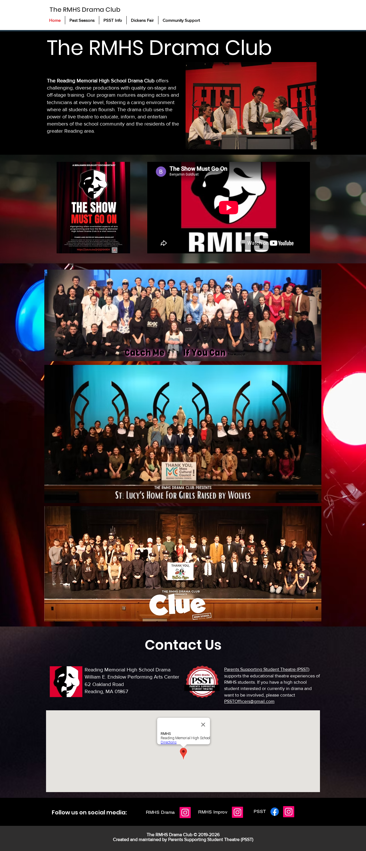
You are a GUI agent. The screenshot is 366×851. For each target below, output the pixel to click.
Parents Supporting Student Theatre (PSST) (266, 669)
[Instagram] (185, 812)
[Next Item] (307, 105)
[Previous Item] (194, 105)
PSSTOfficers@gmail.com (249, 701)
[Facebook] (274, 811)
